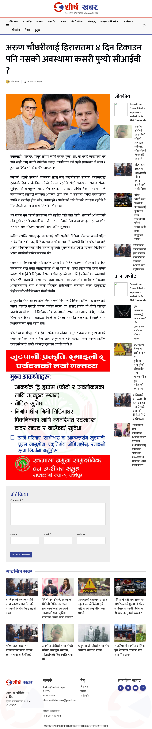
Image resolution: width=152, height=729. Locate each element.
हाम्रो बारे (84, 696)
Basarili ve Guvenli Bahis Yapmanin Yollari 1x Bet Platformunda (138, 112)
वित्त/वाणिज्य (77, 21)
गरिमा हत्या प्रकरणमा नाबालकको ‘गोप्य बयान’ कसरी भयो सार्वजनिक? (19, 650)
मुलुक (37, 30)
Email (47, 535)
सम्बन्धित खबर (19, 572)
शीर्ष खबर (14, 21)
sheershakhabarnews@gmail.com (59, 700)
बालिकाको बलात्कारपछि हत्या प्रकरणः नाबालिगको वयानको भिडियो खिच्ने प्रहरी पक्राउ (139, 257)
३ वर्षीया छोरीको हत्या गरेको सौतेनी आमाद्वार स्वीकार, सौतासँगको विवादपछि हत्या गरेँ (140, 143)
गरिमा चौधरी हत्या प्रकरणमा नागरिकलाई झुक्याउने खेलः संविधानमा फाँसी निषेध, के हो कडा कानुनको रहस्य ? (140, 217)
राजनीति (27, 21)
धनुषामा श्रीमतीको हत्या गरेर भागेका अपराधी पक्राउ (93, 648)
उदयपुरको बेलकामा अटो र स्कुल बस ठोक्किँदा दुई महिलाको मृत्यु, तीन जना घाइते (92, 606)
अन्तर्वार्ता (52, 21)
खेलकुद (92, 21)
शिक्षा (27, 30)
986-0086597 (50, 696)
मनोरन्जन (128, 21)
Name (14, 535)
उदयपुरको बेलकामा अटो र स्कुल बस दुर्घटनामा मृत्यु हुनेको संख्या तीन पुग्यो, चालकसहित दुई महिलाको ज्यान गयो (140, 367)
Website (81, 535)
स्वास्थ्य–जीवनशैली (109, 21)
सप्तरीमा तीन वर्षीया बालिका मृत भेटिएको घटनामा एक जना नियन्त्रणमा (130, 650)
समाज (40, 21)
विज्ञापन (84, 687)
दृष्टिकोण (16, 30)
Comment (16, 500)
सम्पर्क (83, 691)
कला (63, 21)
